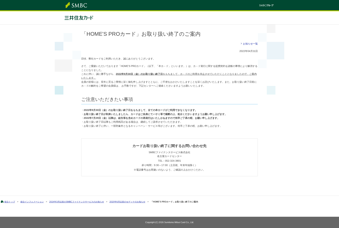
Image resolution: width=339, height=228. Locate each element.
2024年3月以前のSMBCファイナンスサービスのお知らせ (76, 202)
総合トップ (9, 202)
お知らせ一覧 (250, 43)
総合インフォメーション (32, 202)
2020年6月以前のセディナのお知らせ (127, 202)
